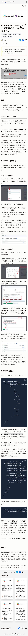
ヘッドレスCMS (17, 34)
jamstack (4, 36)
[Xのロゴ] (23, 628)
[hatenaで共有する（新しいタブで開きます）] (20, 40)
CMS (10, 34)
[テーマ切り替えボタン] (26, 2)
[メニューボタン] (2, 1)
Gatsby (10, 36)
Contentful (5, 34)
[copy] (25, 380)
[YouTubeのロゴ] (26, 628)
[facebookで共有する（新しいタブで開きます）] (23, 40)
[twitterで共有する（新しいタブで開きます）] (26, 40)
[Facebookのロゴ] (19, 628)
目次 (23, 6)
